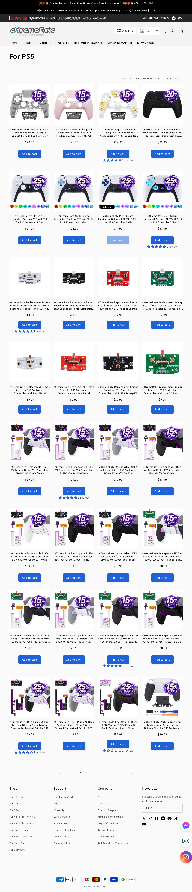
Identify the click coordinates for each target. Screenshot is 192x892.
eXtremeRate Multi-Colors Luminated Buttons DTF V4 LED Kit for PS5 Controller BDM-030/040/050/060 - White (30, 219)
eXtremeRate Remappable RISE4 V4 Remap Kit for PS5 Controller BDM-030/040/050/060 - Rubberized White (118, 470)
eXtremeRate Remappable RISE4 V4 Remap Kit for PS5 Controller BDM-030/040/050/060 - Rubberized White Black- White (30, 470)
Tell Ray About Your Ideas (113, 843)
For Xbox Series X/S (20, 836)
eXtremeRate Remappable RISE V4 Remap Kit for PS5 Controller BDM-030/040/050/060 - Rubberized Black (118, 639)
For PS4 (14, 810)
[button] (125, 30)
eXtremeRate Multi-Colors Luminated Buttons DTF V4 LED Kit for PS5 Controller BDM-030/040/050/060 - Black (118, 219)
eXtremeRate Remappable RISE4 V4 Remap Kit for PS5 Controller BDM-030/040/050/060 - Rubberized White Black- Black (74, 470)
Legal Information (108, 823)
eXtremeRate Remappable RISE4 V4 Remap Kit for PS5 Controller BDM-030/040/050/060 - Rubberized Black (162, 470)
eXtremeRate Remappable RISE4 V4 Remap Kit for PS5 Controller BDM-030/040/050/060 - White (30, 556)
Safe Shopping (62, 816)
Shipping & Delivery (65, 830)
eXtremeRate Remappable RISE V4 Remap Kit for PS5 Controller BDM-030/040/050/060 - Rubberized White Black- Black (30, 639)
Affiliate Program (108, 810)
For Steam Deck (18, 830)
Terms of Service (108, 830)
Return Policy (61, 836)
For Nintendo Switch (21, 823)
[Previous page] (60, 774)
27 (121, 773)
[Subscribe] (178, 808)
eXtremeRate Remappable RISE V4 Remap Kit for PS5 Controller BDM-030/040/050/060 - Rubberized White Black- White (162, 556)
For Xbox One (17, 843)
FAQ (56, 803)
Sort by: (126, 78)
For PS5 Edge (17, 797)
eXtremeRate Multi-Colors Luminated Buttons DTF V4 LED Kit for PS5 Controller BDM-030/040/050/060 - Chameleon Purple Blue (74, 219)
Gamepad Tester (63, 843)
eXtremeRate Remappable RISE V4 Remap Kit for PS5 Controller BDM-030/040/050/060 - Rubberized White (74, 639)
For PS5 (13, 803)
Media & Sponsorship (110, 816)
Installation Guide (64, 797)
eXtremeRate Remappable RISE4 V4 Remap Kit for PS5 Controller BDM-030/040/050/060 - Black (118, 556)
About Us (103, 797)
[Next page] (131, 774)
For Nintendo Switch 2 (22, 816)
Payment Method (63, 823)
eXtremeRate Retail (99, 886)
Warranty (59, 810)
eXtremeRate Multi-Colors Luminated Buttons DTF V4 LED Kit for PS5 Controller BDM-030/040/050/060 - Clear (162, 219)
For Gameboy (17, 849)
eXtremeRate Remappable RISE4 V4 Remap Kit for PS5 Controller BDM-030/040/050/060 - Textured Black (74, 556)
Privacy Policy (106, 836)
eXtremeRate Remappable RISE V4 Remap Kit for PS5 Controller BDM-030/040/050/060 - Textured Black (162, 638)
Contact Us (104, 803)
